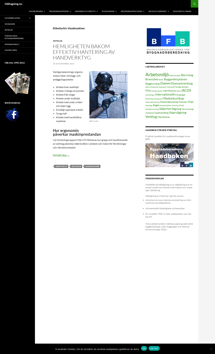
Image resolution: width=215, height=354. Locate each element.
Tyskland (149, 112)
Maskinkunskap (173, 98)
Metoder (183, 102)
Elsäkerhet (154, 87)
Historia (171, 90)
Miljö (190, 101)
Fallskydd (170, 87)
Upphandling (161, 112)
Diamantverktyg (182, 83)
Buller (161, 80)
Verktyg (151, 117)
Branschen (151, 79)
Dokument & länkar (182, 11)
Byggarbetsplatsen (175, 79)
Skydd (181, 105)
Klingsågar (180, 94)
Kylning (156, 99)
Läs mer (154, 348)
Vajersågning (177, 112)
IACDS (186, 90)
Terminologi (188, 109)
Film (148, 90)
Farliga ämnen (181, 86)
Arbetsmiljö (61, 166)
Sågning (176, 108)
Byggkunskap (152, 83)
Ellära (147, 87)
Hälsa (179, 91)
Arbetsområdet (175, 75)
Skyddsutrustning (152, 109)
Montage (148, 105)
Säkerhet (165, 108)
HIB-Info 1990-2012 (15, 62)
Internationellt (165, 94)
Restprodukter (165, 105)
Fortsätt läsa (61, 154)
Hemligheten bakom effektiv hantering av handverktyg (84, 52)
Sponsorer (10, 24)
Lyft (161, 99)
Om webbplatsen (12, 18)
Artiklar (57, 41)
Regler (156, 105)
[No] (211, 348)
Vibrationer (163, 116)
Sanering (175, 105)
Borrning (187, 75)
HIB (165, 90)
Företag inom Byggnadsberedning (14, 37)
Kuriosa (149, 98)
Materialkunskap (169, 101)
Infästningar (150, 95)
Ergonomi (76, 166)
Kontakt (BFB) (11, 50)
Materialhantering (152, 102)
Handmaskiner (92, 166)
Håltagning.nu (13, 4)
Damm (165, 83)
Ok (144, 348)
